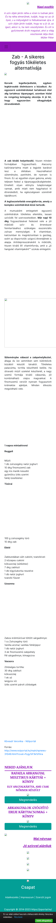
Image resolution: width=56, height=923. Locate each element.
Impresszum (27, 897)
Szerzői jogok (43, 897)
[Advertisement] (28, 132)
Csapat (28, 887)
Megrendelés (28, 800)
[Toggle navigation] (6, 47)
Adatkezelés (12, 897)
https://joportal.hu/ (41, 909)
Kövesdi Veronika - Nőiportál (20, 741)
